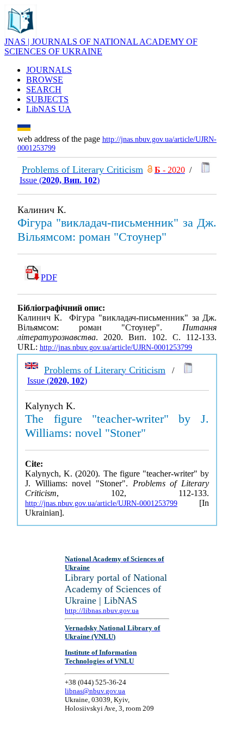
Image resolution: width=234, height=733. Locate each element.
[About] (20, 34)
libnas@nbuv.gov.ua (95, 691)
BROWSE (44, 79)
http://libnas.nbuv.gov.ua (102, 610)
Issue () (60, 180)
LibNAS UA (48, 109)
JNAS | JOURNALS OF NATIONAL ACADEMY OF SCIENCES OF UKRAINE (101, 46)
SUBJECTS (47, 99)
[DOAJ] (149, 169)
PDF (49, 277)
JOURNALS (49, 69)
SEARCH (43, 89)
